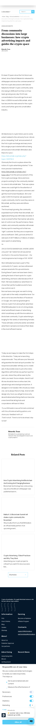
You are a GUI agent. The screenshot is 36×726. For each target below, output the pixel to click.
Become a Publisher (24, 618)
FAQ (3, 618)
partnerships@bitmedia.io (26, 634)
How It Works (6, 621)
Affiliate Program (23, 621)
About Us (5, 640)
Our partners (6, 646)
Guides (4, 627)
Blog (3, 624)
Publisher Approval (8, 643)
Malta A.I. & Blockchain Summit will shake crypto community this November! (16, 517)
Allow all (18, 722)
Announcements (7, 26)
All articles (13, 575)
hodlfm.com (22, 637)
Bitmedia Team (6, 49)
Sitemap (4, 630)
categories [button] (5, 12)
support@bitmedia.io (25, 631)
